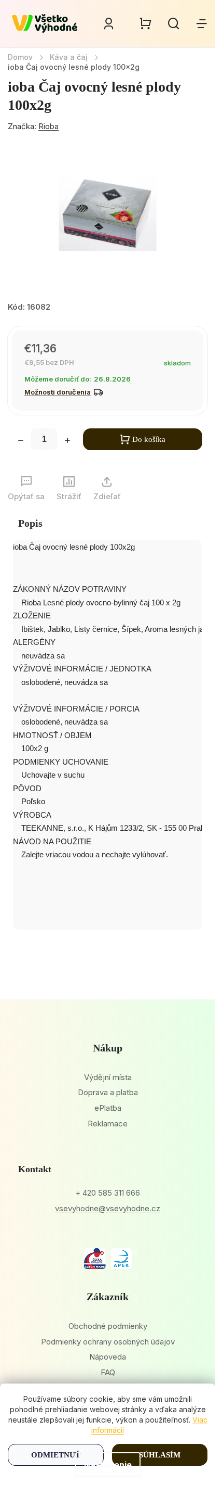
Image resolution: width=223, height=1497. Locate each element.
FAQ (108, 1372)
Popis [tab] (30, 523)
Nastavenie (108, 1465)
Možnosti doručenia (57, 392)
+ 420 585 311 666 (107, 1193)
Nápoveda (107, 1357)
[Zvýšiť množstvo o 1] (67, 441)
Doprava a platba (108, 1092)
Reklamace (108, 1123)
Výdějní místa (108, 1077)
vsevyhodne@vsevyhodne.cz (107, 1208)
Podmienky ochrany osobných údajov (108, 1342)
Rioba (48, 126)
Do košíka (148, 439)
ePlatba (107, 1108)
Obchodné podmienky (107, 1326)
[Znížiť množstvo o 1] (20, 441)
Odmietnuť (55, 1455)
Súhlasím (159, 1455)
